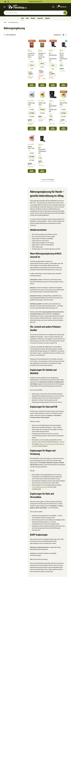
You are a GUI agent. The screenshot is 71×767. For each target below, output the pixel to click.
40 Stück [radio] (31, 109)
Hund (22, 18)
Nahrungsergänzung (13, 22)
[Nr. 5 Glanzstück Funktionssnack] (42, 138)
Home (5, 22)
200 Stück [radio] (31, 116)
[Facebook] (5, 1)
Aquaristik (40, 18)
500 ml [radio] (31, 65)
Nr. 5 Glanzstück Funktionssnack (42, 150)
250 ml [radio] (31, 61)
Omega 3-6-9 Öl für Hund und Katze (42, 56)
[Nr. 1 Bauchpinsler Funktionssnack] (53, 44)
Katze (27, 18)
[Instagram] (8, 1)
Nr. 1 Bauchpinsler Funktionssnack (53, 56)
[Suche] (65, 13)
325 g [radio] (52, 65)
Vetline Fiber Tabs (63, 104)
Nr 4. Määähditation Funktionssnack (53, 107)
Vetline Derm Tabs (31, 147)
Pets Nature (30, 50)
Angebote (47, 18)
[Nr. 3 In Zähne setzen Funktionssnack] (63, 44)
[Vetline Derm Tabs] (32, 138)
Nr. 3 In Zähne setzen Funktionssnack (63, 56)
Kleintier (33, 18)
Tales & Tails (51, 50)
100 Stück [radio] (31, 113)
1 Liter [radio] (31, 68)
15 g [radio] (51, 116)
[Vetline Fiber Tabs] (63, 94)
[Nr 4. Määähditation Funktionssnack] (53, 94)
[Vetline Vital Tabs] (42, 94)
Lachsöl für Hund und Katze (31, 55)
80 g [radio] (53, 69)
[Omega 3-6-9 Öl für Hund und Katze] (42, 44)
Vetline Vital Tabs (42, 104)
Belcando (31, 100)
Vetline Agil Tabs (31, 104)
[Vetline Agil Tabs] (32, 94)
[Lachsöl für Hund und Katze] (32, 44)
